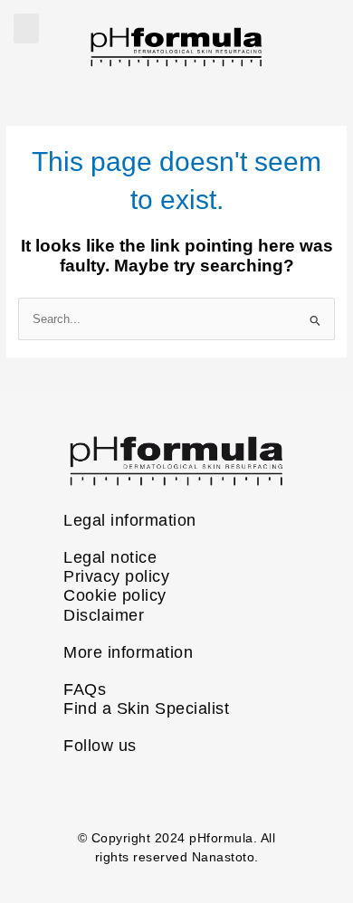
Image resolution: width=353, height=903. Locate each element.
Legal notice (110, 557)
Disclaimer (103, 615)
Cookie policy (115, 595)
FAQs (84, 689)
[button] (26, 28)
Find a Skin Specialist (146, 708)
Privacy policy (116, 576)
